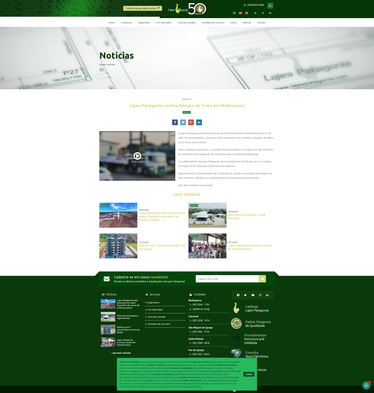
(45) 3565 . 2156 (201, 331)
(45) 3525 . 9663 (201, 354)
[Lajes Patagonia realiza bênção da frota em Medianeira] (137, 156)
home (102, 64)
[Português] (234, 13)
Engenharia (144, 22)
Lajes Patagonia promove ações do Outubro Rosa (126, 342)
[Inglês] (246, 13)
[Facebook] (175, 122)
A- (255, 13)
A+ (270, 13)
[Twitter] (183, 122)
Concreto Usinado (186, 22)
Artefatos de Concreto (213, 22)
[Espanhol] (240, 13)
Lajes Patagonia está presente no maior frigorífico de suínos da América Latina (128, 304)
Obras (234, 22)
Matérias (186, 112)
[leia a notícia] (118, 227)
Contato (261, 22)
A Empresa (126, 22)
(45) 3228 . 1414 (201, 320)
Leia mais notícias (121, 353)
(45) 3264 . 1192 (201, 304)
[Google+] (191, 122)
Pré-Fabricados (163, 22)
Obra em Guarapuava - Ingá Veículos (128, 316)
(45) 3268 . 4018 (201, 343)
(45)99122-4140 (201, 309)
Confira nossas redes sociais (141, 8)
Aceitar (249, 374)
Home (112, 22)
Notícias (247, 22)
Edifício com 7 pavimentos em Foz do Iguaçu (128, 329)
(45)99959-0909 (255, 5)
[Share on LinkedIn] (199, 122)
